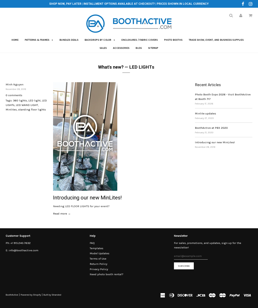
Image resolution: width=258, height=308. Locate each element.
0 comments (14, 95)
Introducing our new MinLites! (87, 198)
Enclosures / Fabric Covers (139, 39)
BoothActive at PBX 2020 (211, 127)
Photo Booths (173, 39)
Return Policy (98, 264)
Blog (139, 48)
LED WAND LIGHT (27, 105)
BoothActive (12, 294)
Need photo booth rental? (106, 274)
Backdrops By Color (98, 39)
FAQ (92, 243)
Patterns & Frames (37, 39)
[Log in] (240, 15)
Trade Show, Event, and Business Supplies (216, 39)
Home (15, 39)
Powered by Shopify (31, 294)
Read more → (62, 213)
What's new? (111, 67)
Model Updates (99, 253)
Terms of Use (98, 258)
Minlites (11, 109)
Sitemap (153, 48)
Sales (103, 48)
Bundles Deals (68, 39)
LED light (34, 100)
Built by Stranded (52, 294)
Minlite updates (205, 113)
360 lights (20, 100)
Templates (96, 248)
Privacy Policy (99, 269)
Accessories (121, 48)
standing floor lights (32, 109)
